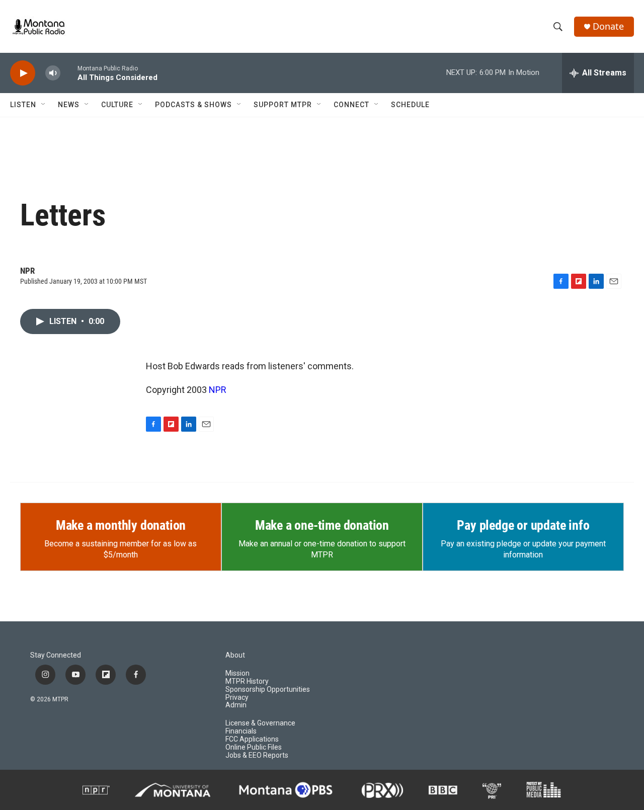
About (235, 655)
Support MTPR (283, 105)
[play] (23, 73)
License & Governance (260, 723)
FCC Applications (252, 739)
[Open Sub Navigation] (44, 105)
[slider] (68, 72)
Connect (351, 105)
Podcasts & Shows (193, 105)
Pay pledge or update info (523, 525)
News (68, 105)
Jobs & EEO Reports (256, 755)
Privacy (237, 697)
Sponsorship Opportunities (267, 689)
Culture (117, 105)
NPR (217, 389)
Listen (23, 105)
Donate (608, 26)
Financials (241, 731)
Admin (236, 705)
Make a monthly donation (121, 525)
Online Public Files (253, 747)
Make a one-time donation (322, 525)
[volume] (52, 73)
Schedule (410, 105)
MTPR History (247, 681)
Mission (237, 673)
